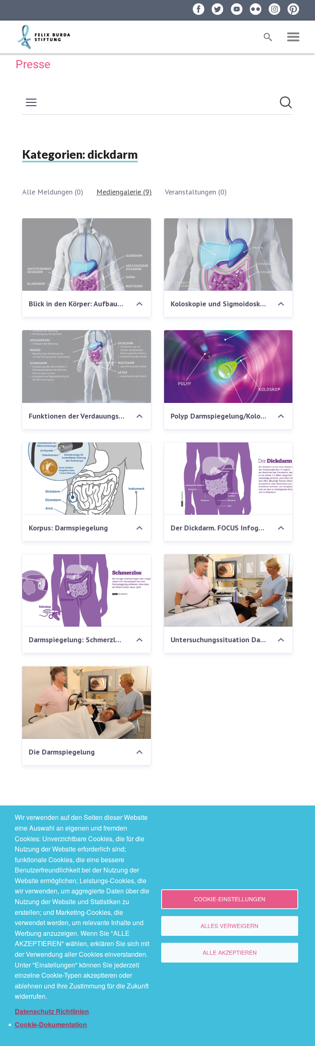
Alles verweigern (229, 925)
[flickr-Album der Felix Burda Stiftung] (255, 9)
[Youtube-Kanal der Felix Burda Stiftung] (236, 9)
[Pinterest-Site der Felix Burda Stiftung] (293, 9)
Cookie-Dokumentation (51, 1024)
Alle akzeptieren (230, 952)
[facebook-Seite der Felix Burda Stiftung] (198, 9)
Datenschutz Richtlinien (52, 1011)
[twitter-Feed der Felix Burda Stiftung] (217, 9)
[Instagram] (274, 9)
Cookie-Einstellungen (229, 899)
